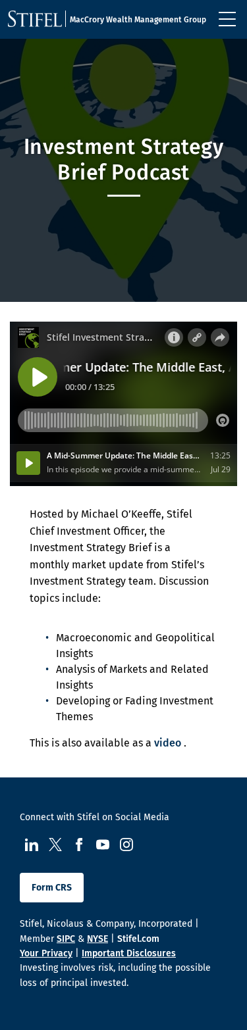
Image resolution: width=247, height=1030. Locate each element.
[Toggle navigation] (227, 19)
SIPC (66, 938)
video (167, 743)
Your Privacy (46, 953)
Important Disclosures (129, 953)
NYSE (97, 938)
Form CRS (52, 887)
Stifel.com (138, 938)
